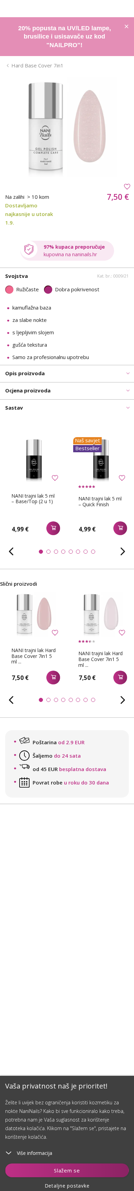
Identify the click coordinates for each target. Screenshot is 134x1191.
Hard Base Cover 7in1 (37, 65)
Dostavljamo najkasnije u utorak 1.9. (29, 214)
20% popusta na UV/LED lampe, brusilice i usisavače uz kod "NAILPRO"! (64, 36)
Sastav (14, 407)
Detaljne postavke (67, 1185)
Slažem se (67, 1170)
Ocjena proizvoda (28, 390)
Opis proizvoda (25, 373)
